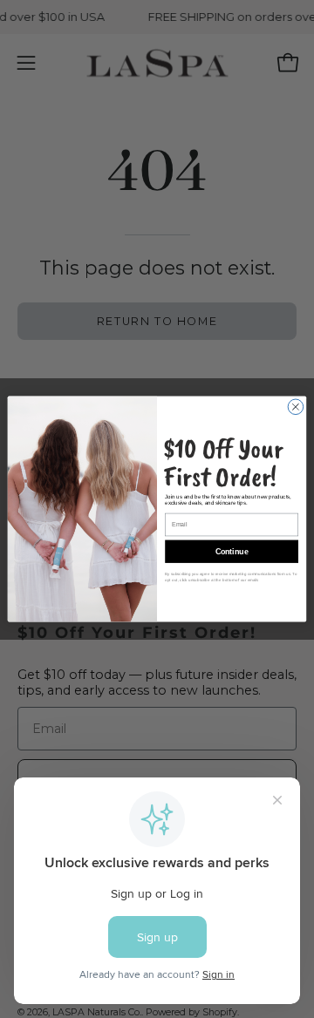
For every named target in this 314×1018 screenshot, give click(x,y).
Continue (232, 551)
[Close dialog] (296, 407)
